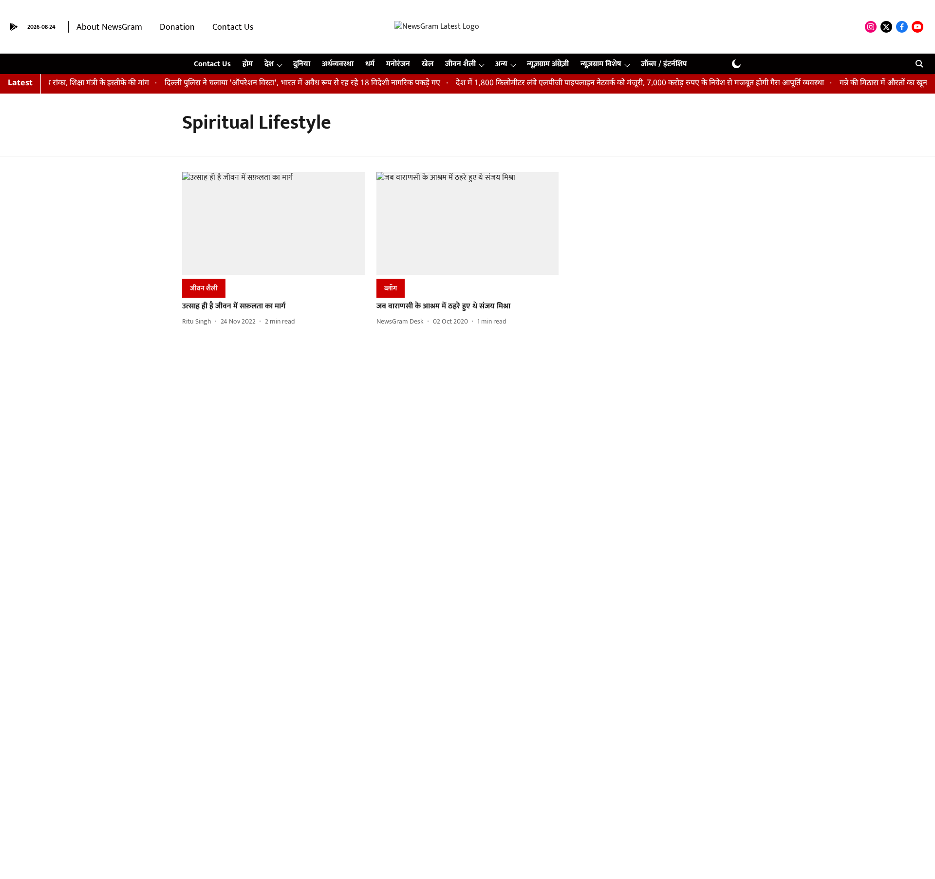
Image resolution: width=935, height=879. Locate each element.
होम (248, 64)
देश (269, 64)
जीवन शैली (460, 64)
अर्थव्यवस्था (338, 64)
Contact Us (232, 27)
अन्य (501, 64)
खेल (427, 64)
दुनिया (301, 64)
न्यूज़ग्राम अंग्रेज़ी (548, 64)
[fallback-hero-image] (273, 223)
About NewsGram (109, 27)
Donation (177, 27)
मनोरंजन (398, 64)
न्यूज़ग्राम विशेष (600, 64)
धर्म (369, 64)
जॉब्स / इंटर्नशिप (664, 64)
